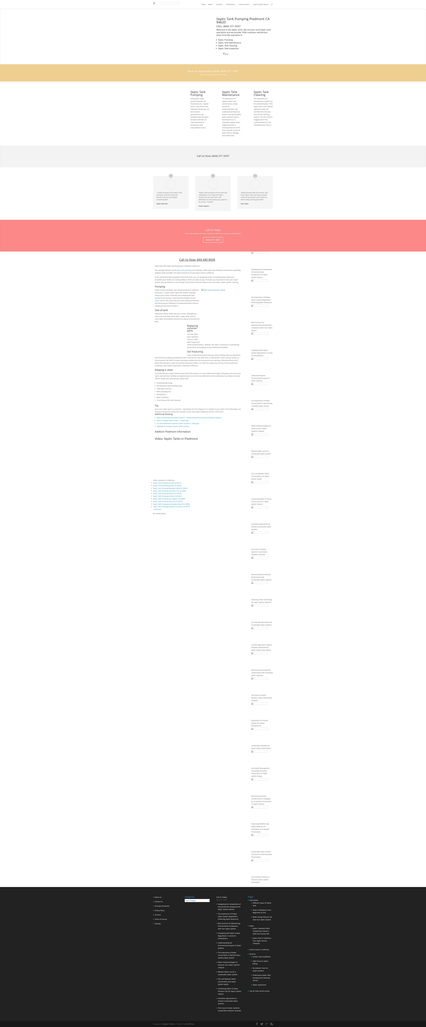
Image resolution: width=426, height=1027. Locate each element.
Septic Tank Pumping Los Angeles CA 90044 (169, 499)
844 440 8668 (206, 260)
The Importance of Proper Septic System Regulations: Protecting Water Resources (261, 300)
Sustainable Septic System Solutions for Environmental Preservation (261, 854)
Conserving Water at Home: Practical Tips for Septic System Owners (261, 501)
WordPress (190, 1024)
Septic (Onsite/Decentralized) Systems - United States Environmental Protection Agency (189, 418)
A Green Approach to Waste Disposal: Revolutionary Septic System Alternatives (261, 647)
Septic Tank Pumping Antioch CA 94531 (167, 496)
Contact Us (159, 902)
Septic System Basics (260, 4)
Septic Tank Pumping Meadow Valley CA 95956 (170, 488)
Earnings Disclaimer (162, 906)
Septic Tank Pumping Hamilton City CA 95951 (169, 491)
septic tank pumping (184, 270)
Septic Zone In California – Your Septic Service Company (262, 941)
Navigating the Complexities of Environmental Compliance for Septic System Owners (229, 906)
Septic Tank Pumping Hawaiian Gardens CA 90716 (171, 507)
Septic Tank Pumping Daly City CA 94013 (168, 501)
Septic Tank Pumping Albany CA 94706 (167, 493)
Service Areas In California (259, 950)
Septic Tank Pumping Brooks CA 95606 (167, 486)
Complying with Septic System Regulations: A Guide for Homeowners (262, 353)
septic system (160, 301)
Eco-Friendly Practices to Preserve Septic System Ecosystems (260, 879)
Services (219, 4)
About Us (158, 897)
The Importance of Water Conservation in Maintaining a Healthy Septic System (261, 403)
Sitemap (158, 924)
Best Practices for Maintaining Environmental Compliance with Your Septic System (229, 926)
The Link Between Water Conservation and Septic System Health (260, 476)
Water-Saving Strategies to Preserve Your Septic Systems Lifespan (261, 428)
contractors (157, 509)
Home (203, 4)
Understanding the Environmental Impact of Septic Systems (260, 378)
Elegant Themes (169, 1024)
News (210, 4)
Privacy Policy (160, 910)
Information (230, 4)
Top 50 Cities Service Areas (259, 991)
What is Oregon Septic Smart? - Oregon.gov (173, 420)
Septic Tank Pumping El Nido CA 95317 (167, 483)
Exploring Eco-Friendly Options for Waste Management (259, 723)
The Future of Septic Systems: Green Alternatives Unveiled (261, 698)
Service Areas (244, 4)
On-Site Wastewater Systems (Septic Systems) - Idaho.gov (178, 423)
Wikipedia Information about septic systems (173, 426)
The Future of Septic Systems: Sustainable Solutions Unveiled (259, 552)
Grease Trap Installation (262, 957)
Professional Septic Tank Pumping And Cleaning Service (262, 978)
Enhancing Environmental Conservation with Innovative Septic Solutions (262, 672)
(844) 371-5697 (220, 156)
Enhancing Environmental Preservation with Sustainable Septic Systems (261, 577)
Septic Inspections (259, 985)
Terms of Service (161, 919)
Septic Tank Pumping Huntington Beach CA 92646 (171, 504)
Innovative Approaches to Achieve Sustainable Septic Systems (261, 526)
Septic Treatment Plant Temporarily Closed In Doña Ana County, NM (261, 931)
